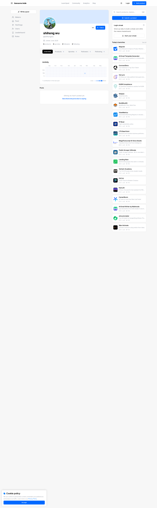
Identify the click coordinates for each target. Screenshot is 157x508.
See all (144, 42)
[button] (129, 48)
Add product (140, 3)
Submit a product (130, 18)
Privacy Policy (32, 499)
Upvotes (72, 51)
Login (128, 3)
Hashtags (19, 25)
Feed (17, 21)
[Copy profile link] (93, 28)
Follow (102, 28)
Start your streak (130, 36)
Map (94, 3)
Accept (24, 502)
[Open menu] (12, 3)
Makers (18, 17)
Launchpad (65, 3)
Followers (86, 51)
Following (99, 51)
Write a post (24, 12)
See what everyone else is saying (74, 99)
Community (76, 3)
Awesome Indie (20, 3)
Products (59, 51)
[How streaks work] (144, 25)
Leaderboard (20, 33)
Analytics (86, 3)
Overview (47, 51)
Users (17, 29)
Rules (17, 36)
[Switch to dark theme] (121, 3)
